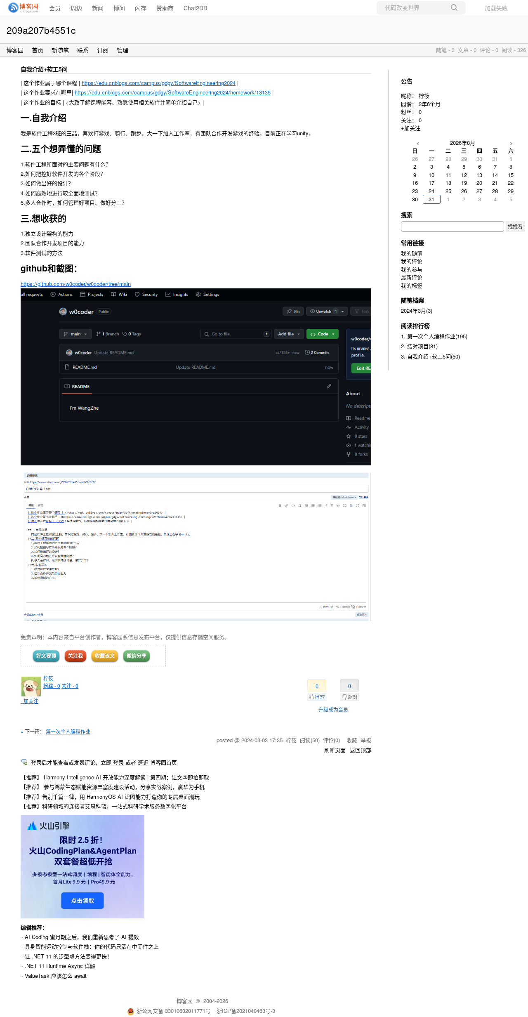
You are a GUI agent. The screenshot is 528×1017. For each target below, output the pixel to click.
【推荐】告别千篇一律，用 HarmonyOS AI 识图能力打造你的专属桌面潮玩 (110, 796)
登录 (118, 762)
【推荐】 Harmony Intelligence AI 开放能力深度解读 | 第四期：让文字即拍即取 (115, 777)
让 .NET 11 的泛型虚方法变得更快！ (68, 956)
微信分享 (136, 655)
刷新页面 (335, 750)
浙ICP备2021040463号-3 (246, 1011)
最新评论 (411, 277)
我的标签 (411, 285)
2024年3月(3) (416, 310)
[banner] (20, 7)
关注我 (75, 655)
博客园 (15, 50)
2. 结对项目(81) (419, 346)
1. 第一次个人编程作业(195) (434, 336)
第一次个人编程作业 (68, 731)
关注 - (69, 685)
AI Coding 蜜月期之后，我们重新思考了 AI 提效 (82, 937)
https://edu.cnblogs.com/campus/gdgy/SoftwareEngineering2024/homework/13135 (173, 92)
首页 (37, 50)
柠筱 (48, 678)
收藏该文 (105, 655)
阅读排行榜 (415, 325)
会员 (55, 8)
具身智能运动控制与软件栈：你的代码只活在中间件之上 (92, 946)
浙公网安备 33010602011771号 (174, 1011)
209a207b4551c (41, 29)
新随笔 (60, 50)
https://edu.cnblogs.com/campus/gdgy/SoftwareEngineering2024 (159, 83)
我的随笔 (411, 253)
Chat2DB (195, 8)
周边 (76, 8)
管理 (122, 50)
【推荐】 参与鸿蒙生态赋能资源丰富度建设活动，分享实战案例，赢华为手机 (113, 786)
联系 (83, 50)
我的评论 (411, 261)
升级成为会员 (333, 709)
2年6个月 (430, 104)
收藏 (351, 740)
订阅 (102, 50)
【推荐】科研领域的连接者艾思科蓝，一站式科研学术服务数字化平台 (104, 806)
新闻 (98, 8)
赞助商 (165, 8)
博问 (119, 8)
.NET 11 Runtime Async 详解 (60, 966)
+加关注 (29, 700)
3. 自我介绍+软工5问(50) (430, 356)
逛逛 (143, 762)
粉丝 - (51, 685)
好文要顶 (46, 655)
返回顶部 (360, 750)
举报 (366, 740)
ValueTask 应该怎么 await (56, 975)
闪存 (140, 8)
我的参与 (411, 269)
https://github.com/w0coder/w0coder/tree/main (76, 284)
